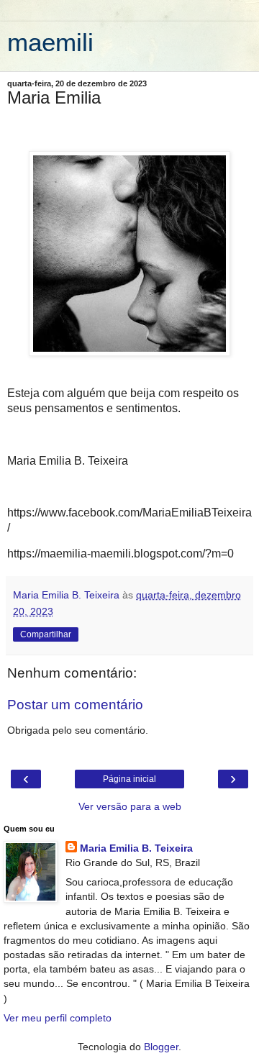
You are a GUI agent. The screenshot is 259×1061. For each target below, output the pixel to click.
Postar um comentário (75, 704)
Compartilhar (45, 634)
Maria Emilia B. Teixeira (136, 848)
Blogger (161, 1046)
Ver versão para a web (129, 806)
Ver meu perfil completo (58, 1018)
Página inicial (129, 779)
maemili (50, 42)
